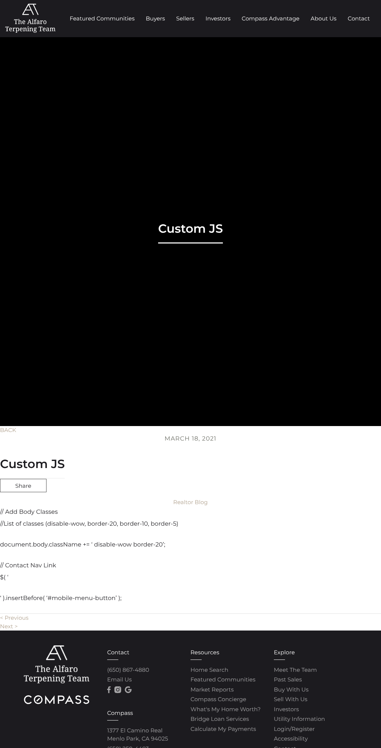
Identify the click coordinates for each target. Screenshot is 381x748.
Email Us (119, 679)
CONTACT (273, 525)
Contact (359, 18)
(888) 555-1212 (323, 525)
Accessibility (291, 738)
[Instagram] (117, 690)
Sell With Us (290, 699)
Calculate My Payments (223, 728)
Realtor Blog (190, 502)
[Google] (128, 690)
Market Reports (212, 689)
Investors (217, 18)
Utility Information (299, 718)
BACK (8, 429)
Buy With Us (291, 689)
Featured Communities (102, 18)
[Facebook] (109, 690)
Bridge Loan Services (219, 718)
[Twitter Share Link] (23, 505)
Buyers (155, 18)
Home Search (209, 669)
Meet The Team (295, 669)
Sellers (185, 18)
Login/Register (294, 728)
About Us (324, 18)
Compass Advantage (270, 18)
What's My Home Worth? (225, 709)
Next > (9, 626)
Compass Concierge (218, 699)
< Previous (14, 617)
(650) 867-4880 (128, 669)
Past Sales (288, 679)
